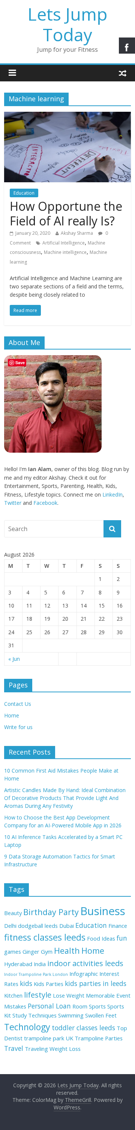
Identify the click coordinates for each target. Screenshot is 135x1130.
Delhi (10, 925)
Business (102, 910)
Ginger (30, 951)
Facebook (45, 502)
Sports (97, 1006)
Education (24, 193)
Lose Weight (68, 995)
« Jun (14, 658)
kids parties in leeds (95, 983)
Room (79, 1006)
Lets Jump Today (67, 24)
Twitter (12, 502)
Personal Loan (49, 1005)
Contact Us (17, 703)
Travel (13, 1048)
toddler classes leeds (83, 1027)
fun (122, 937)
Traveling (36, 1048)
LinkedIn (112, 494)
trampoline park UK (48, 1038)
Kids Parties (48, 983)
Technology (27, 1027)
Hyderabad (18, 964)
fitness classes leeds (45, 937)
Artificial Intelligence (63, 243)
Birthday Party (51, 911)
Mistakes (15, 1006)
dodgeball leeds (38, 925)
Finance (117, 925)
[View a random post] (122, 73)
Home (11, 715)
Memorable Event (108, 995)
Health (67, 950)
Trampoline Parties (99, 1038)
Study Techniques (34, 1015)
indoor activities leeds (85, 963)
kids (26, 983)
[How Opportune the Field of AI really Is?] (67, 116)
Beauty (13, 913)
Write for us (18, 727)
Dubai (66, 925)
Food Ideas (101, 938)
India (40, 964)
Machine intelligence (65, 252)
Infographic (83, 973)
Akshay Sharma (77, 233)
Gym (46, 951)
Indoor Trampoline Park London (36, 974)
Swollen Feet (101, 1015)
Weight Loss (65, 1048)
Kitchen (13, 995)
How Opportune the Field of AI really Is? (66, 213)
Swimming (71, 1015)
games (12, 951)
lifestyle (37, 995)
